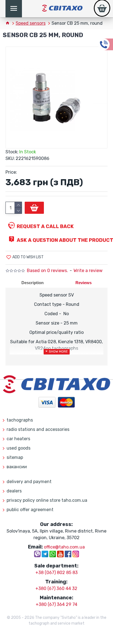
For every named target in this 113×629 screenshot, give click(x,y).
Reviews (83, 282)
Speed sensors (31, 23)
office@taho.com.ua (64, 547)
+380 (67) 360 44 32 (56, 588)
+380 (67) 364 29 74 (56, 604)
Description (32, 282)
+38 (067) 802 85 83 (56, 572)
